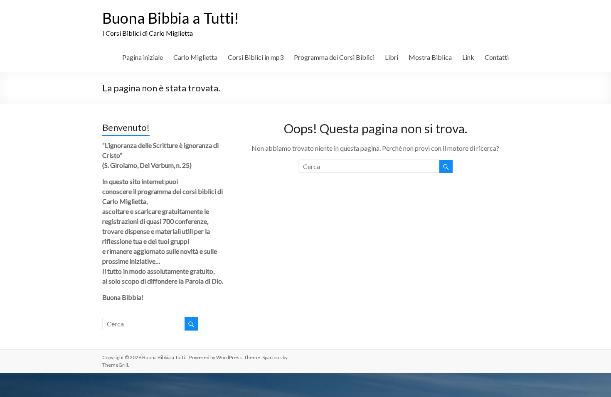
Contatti (497, 57)
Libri (391, 57)
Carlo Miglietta (195, 57)
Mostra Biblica (430, 57)
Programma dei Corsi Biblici (334, 57)
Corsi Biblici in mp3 (255, 57)
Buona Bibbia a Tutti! (170, 18)
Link (468, 57)
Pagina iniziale (142, 57)
